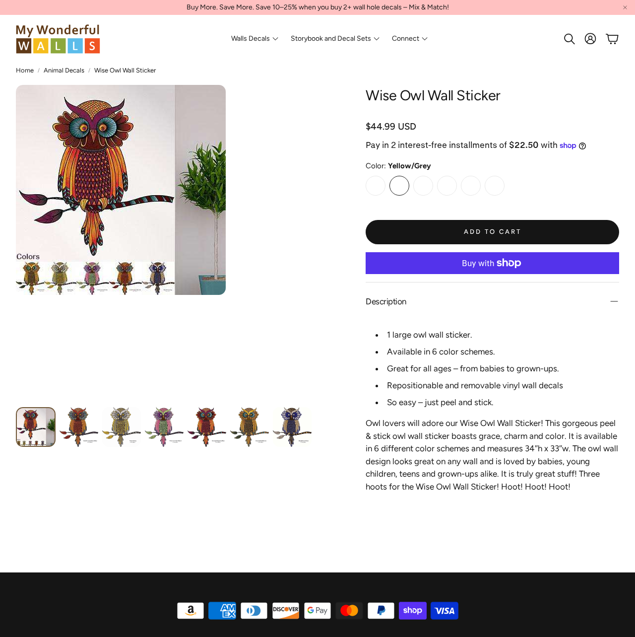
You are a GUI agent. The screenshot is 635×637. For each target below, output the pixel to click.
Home (25, 70)
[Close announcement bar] (625, 7)
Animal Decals (64, 70)
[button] (568, 39)
